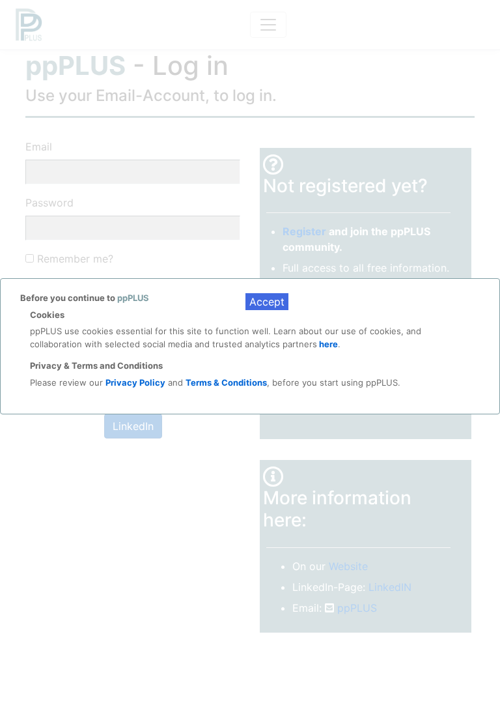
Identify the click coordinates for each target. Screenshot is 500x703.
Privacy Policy (135, 382)
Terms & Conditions (226, 382)
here (327, 344)
